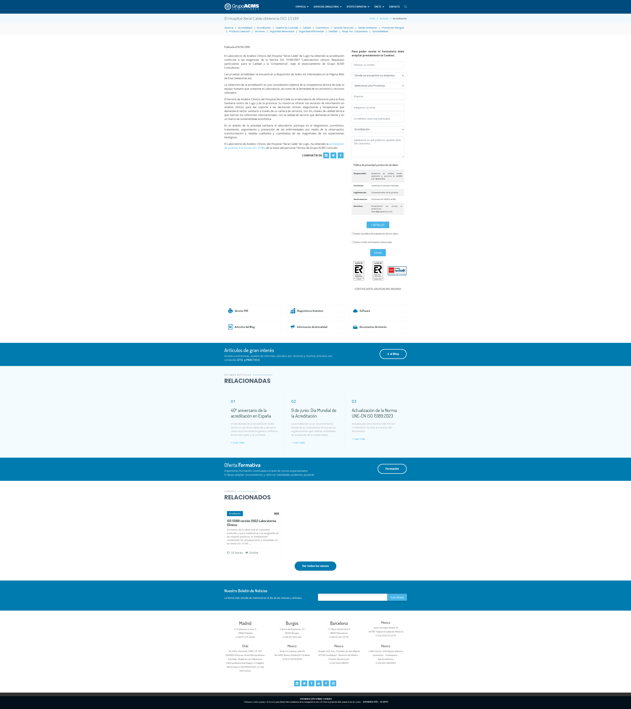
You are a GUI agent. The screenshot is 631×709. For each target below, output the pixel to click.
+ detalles (378, 225)
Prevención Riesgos (393, 27)
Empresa (301, 6)
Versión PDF (241, 310)
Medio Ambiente (367, 27)
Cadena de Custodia (287, 27)
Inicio (372, 18)
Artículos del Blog (245, 327)
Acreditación (264, 27)
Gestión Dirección (344, 27)
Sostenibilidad (380, 31)
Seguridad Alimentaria (282, 31)
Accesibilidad (245, 27)
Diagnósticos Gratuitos (310, 310)
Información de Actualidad (312, 327)
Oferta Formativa (356, 6)
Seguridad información (311, 31)
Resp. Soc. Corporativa (355, 31)
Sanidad (333, 31)
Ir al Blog (393, 353)
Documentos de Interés (373, 327)
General (228, 27)
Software (365, 310)
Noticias (384, 18)
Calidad (307, 27)
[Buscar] (405, 7)
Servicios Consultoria (326, 6)
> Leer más (237, 442)
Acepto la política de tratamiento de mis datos (376, 233)
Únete (377, 6)
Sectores (260, 31)
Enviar (378, 252)
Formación (392, 468)
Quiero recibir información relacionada (373, 242)
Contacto (394, 6)
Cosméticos (322, 27)
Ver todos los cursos (315, 566)
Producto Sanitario (239, 31)
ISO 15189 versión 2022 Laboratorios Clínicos (251, 523)
